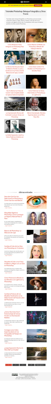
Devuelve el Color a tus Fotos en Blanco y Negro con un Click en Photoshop (14, 263)
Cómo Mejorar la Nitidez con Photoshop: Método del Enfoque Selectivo (36, 46)
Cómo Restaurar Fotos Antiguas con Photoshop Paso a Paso (15, 46)
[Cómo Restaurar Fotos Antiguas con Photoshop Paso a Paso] (14, 42)
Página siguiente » (40, 364)
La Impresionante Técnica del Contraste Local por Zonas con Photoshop (14, 115)
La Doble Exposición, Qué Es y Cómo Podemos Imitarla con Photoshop (15, 137)
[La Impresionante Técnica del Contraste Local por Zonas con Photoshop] (14, 110)
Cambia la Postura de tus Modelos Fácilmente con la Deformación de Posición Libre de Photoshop (14, 297)
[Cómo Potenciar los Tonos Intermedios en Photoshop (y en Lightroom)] (36, 88)
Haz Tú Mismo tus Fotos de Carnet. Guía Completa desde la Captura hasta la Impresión (15, 93)
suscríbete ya (38, 5)
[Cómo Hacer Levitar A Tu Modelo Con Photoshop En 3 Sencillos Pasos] (36, 64)
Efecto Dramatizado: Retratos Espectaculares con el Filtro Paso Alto (36, 115)
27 (31, 364)
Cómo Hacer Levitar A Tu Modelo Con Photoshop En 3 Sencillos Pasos (36, 69)
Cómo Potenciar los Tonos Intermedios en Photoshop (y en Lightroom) (36, 93)
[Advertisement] (25, 154)
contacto (34, 378)
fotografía (32, 377)
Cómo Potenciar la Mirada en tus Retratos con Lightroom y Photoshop (14, 280)
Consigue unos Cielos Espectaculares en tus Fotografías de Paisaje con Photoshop (13, 333)
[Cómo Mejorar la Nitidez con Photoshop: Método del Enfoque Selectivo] (36, 42)
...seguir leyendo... (8, 207)
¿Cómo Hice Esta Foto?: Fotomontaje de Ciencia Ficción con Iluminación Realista (12, 315)
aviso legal (17, 378)
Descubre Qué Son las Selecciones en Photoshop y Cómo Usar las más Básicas (13, 198)
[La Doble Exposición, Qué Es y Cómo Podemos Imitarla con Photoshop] (14, 132)
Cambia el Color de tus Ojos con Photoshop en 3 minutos (14, 247)
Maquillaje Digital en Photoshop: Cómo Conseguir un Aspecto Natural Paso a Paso (13, 215)
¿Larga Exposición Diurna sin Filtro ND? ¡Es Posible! (13, 349)
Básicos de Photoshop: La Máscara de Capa (12, 232)
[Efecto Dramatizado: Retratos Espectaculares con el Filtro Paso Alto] (36, 110)
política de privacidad (26, 378)
